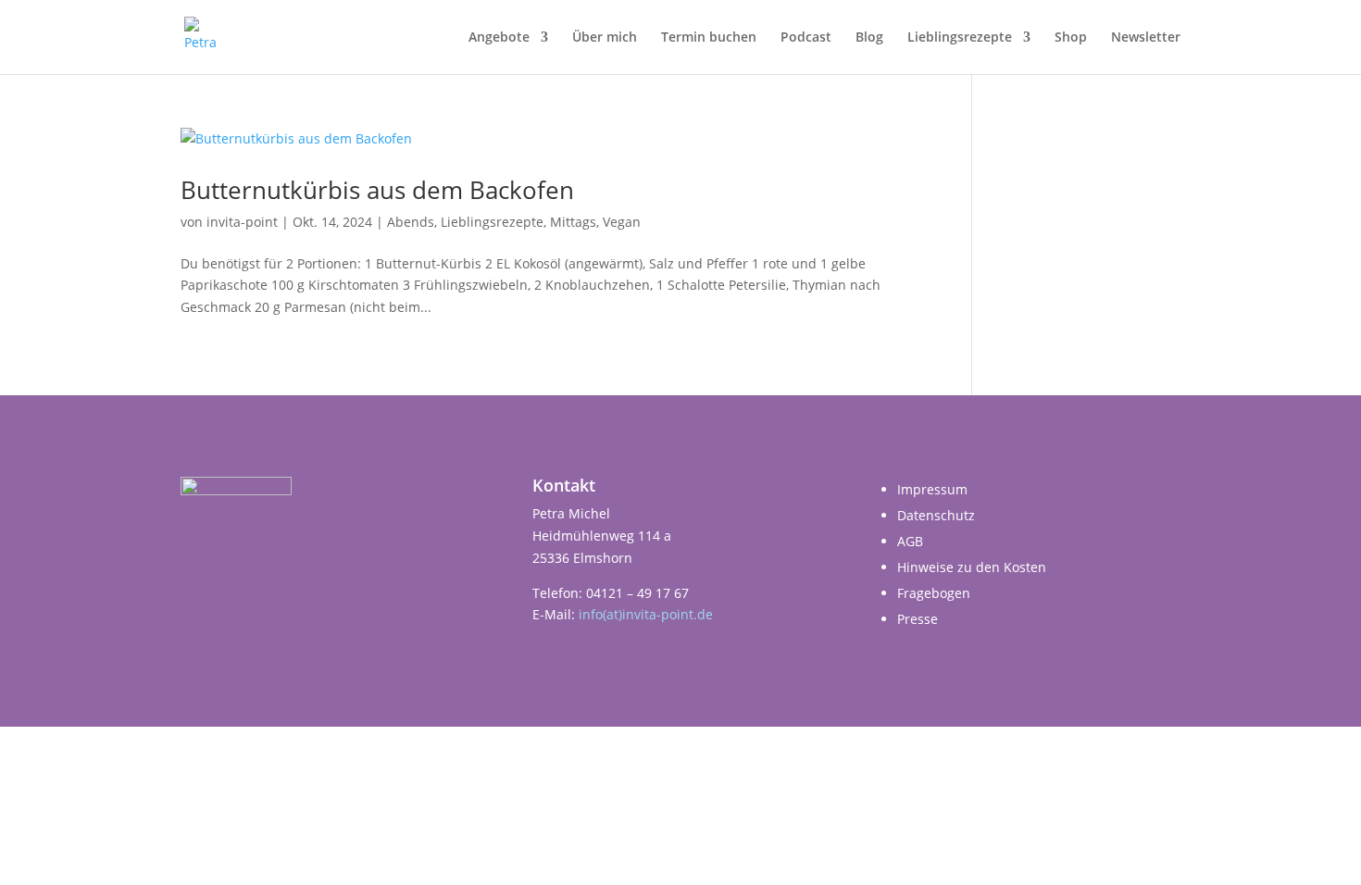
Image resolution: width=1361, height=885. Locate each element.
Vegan (622, 222)
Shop (1071, 38)
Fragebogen (933, 593)
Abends (410, 222)
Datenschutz (936, 515)
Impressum (932, 489)
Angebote (499, 38)
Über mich (604, 38)
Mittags (573, 222)
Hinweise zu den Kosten (971, 567)
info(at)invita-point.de (646, 614)
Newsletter (1145, 38)
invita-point (242, 222)
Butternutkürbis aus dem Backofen (377, 189)
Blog (869, 38)
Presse (917, 619)
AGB (910, 541)
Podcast (805, 38)
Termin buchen (708, 38)
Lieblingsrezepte (959, 38)
